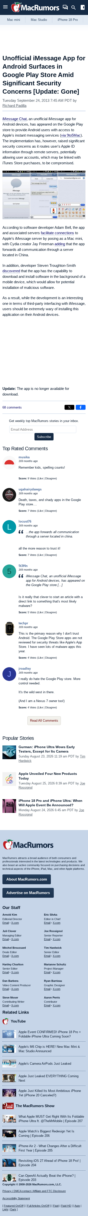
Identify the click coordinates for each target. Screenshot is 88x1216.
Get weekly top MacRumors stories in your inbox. (44, 421)
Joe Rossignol (53, 931)
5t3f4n (23, 566)
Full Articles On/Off (38, 1205)
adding (60, 244)
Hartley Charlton (12, 964)
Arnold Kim (9, 914)
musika (24, 457)
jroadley (25, 668)
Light (5, 1209)
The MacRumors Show (35, 1106)
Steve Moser (10, 997)
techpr (23, 623)
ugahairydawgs (30, 489)
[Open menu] (5, 7)
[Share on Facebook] (81, 407)
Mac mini (13, 20)
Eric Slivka (50, 914)
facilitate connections (57, 233)
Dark (13, 1209)
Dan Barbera (10, 980)
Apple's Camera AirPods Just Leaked (45, 1063)
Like (40, 478)
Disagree (50, 478)
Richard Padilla (14, 105)
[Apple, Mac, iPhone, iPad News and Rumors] (35, 13)
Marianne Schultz (55, 964)
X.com (15, 922)
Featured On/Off (13, 1205)
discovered (11, 271)
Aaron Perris (52, 997)
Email (5, 922)
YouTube (18, 1021)
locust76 (25, 521)
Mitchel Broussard (14, 947)
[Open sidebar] (83, 8)
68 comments (12, 407)
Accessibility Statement (16, 1198)
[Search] (75, 7)
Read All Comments (44, 720)
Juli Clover (9, 931)
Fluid (56, 1205)
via (71, 135)
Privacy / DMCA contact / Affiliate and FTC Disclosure (34, 1191)
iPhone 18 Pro (68, 20)
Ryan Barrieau (53, 980)
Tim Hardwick (53, 947)
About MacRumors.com (26, 879)
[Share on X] (69, 407)
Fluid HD (66, 1205)
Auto (77, 1205)
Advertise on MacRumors (28, 893)
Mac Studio (39, 20)
